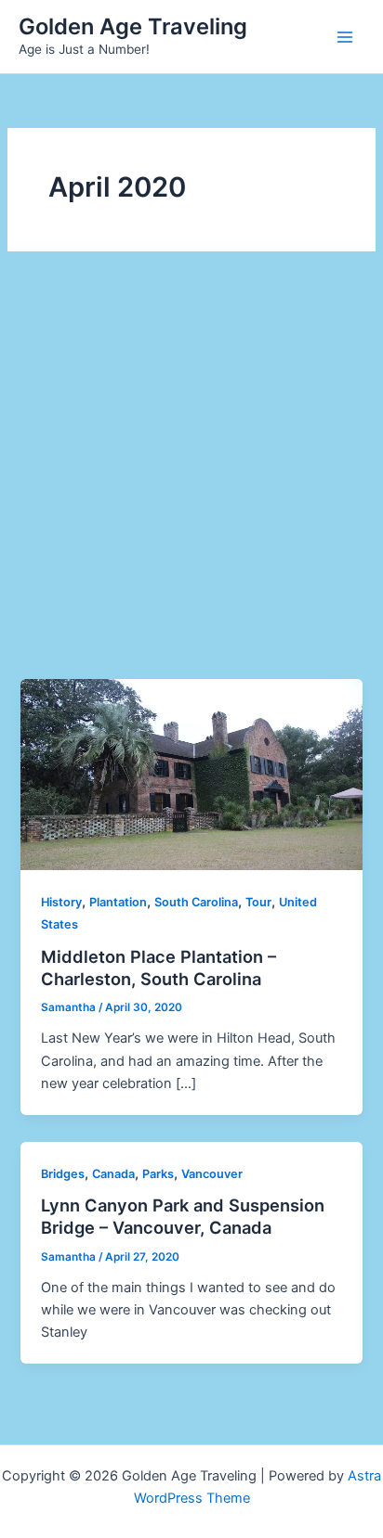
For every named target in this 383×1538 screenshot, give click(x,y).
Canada (113, 1174)
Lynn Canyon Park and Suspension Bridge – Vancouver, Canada (182, 1216)
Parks (158, 1174)
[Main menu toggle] (344, 37)
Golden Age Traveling (133, 26)
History (61, 902)
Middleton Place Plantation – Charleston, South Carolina (158, 967)
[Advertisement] (191, 479)
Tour (258, 902)
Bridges (63, 1174)
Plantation (118, 902)
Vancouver (212, 1174)
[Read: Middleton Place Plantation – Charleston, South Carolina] (191, 773)
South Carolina (196, 902)
